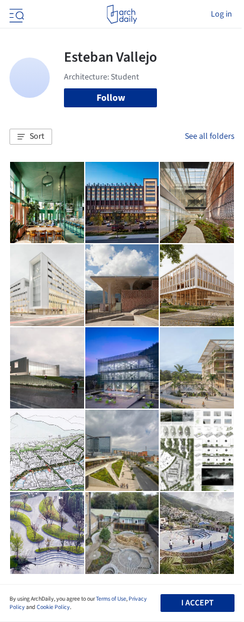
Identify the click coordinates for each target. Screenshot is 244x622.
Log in (221, 14)
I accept (197, 603)
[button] (30, 137)
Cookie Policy (53, 607)
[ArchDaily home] (122, 14)
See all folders (210, 136)
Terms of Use (111, 599)
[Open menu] (15, 14)
